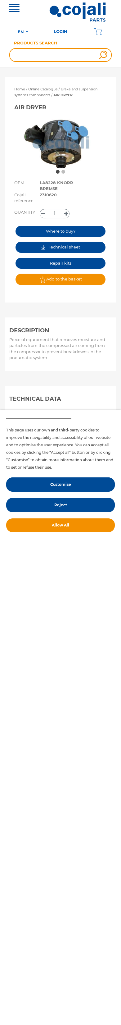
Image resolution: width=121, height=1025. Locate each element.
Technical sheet (64, 246)
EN (21, 31)
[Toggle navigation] (14, 8)
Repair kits (60, 263)
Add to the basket (63, 278)
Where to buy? (60, 231)
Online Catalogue (43, 89)
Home (19, 89)
